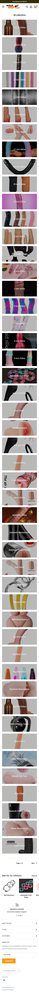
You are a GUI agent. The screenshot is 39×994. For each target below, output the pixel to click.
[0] (35, 7)
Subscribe (8, 961)
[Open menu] (3, 7)
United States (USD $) (9, 970)
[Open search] (27, 7)
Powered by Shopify (7, 989)
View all (34, 876)
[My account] (31, 7)
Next (33, 863)
